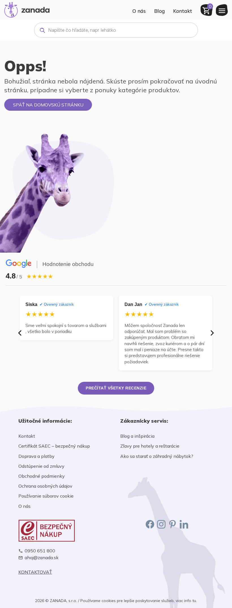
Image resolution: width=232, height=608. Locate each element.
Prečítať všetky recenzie (116, 388)
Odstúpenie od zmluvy (41, 466)
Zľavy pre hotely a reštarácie (149, 446)
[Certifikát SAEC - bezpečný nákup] (65, 531)
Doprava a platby (36, 456)
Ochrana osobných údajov (45, 486)
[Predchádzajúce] (19, 333)
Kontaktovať (35, 572)
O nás (139, 11)
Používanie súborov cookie (46, 496)
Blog (159, 11)
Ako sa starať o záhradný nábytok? (156, 456)
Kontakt (182, 11)
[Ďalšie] (212, 333)
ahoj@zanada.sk (42, 557)
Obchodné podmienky (41, 476)
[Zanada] (27, 9)
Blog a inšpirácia (137, 436)
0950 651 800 (40, 551)
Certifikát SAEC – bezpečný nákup (54, 446)
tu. (194, 600)
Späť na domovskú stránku (48, 105)
